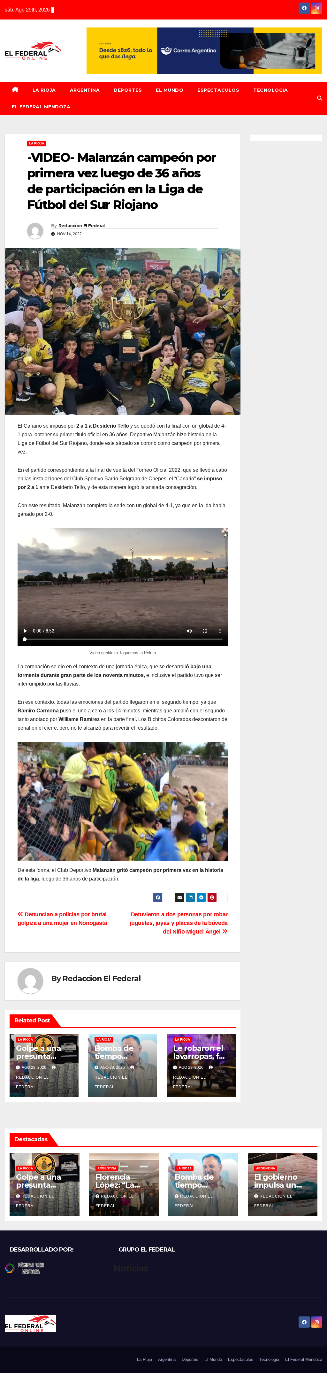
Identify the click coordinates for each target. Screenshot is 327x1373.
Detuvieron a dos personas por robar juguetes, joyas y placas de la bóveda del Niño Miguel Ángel (179, 923)
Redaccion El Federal (81, 226)
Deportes (128, 90)
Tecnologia (270, 90)
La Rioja (44, 90)
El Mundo (169, 90)
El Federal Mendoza (41, 107)
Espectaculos (218, 90)
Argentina (85, 90)
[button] (319, 98)
